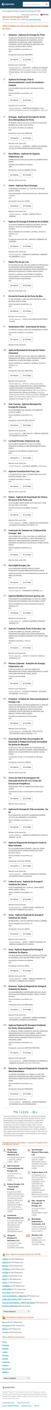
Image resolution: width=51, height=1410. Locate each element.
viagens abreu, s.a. (40, 1172)
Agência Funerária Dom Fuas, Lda (24, 471)
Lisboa (5, 1352)
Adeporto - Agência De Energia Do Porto (27, 35)
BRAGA (5, 1266)
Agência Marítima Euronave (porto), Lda (26, 596)
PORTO (5, 1262)
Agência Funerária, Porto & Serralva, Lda (27, 629)
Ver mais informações (33, 19)
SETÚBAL (6, 1269)
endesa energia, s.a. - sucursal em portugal (15, 1186)
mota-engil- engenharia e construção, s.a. (38, 1221)
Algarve (5, 1365)
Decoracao (6, 1369)
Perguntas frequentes (8, 1402)
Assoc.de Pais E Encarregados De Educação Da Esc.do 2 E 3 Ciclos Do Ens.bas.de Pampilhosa (25, 781)
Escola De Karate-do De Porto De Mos (26, 296)
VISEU (4, 1282)
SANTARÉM (6, 1289)
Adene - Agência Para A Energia (23, 186)
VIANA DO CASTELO (10, 1299)
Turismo (5, 1355)
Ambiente (6, 1362)
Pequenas (6, 1325)
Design (5, 1359)
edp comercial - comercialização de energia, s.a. (15, 1168)
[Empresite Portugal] (8, 5)
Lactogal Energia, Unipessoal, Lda (24, 441)
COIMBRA (6, 1286)
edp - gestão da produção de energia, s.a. (38, 1203)
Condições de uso (26, 1405)
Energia (5, 1349)
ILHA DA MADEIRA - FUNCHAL (14, 1296)
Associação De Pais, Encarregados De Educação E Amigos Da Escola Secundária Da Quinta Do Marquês (28, 742)
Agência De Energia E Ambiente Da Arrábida (28, 222)
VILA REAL (6, 1293)
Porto (4, 1342)
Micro (4, 1322)
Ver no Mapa (27, 59)
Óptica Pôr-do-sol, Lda (19, 262)
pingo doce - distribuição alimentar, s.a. (13, 1152)
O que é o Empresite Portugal (10, 1405)
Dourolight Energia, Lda (19, 565)
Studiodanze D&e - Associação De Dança (27, 327)
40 (34, 1111)
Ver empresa (14, 59)
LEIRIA (5, 1276)
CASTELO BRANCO (10, 1306)
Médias (5, 1329)
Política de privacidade (23, 1402)
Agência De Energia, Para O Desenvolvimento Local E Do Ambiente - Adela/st (27, 82)
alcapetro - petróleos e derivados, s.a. (13, 1238)
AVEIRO (5, 1272)
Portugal (5, 1345)
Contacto (36, 1405)
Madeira (5, 1372)
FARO (4, 1279)
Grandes (5, 1332)
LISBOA (5, 1259)
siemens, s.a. (37, 1235)
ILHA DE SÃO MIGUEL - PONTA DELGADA (18, 1303)
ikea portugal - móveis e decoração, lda (40, 1152)
